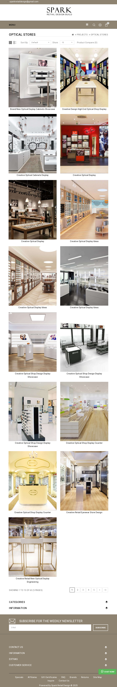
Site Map (97, 677)
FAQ (63, 677)
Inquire (51, 681)
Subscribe (100, 628)
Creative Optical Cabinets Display (33, 175)
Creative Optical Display (84, 175)
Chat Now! (109, 672)
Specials (19, 677)
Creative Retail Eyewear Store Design (84, 512)
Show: (55, 42)
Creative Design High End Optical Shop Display (84, 109)
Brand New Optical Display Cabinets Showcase (32, 109)
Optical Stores (99, 35)
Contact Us (64, 681)
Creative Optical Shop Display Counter (84, 443)
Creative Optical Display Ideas (84, 241)
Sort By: (24, 42)
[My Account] (100, 24)
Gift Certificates (49, 677)
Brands (73, 677)
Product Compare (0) (87, 42)
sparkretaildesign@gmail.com (24, 1)
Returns (85, 677)
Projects (82, 35)
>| (105, 590)
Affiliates (32, 677)
